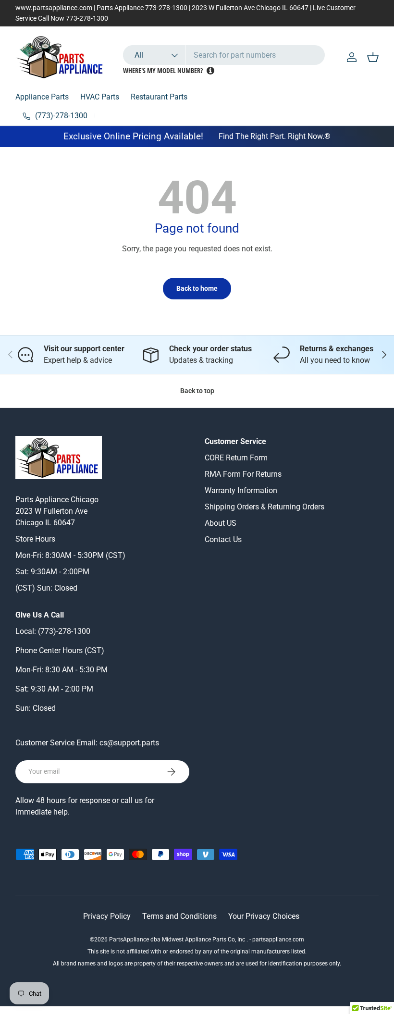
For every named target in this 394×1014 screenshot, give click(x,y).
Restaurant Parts (159, 96)
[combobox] (224, 55)
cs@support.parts (129, 742)
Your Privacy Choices (263, 916)
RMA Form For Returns (243, 474)
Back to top (197, 391)
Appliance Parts (42, 96)
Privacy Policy (107, 916)
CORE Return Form (236, 457)
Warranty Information (241, 490)
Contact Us (223, 539)
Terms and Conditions (179, 916)
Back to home (197, 288)
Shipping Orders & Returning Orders (264, 506)
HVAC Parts (99, 96)
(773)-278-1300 (64, 631)
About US (220, 523)
